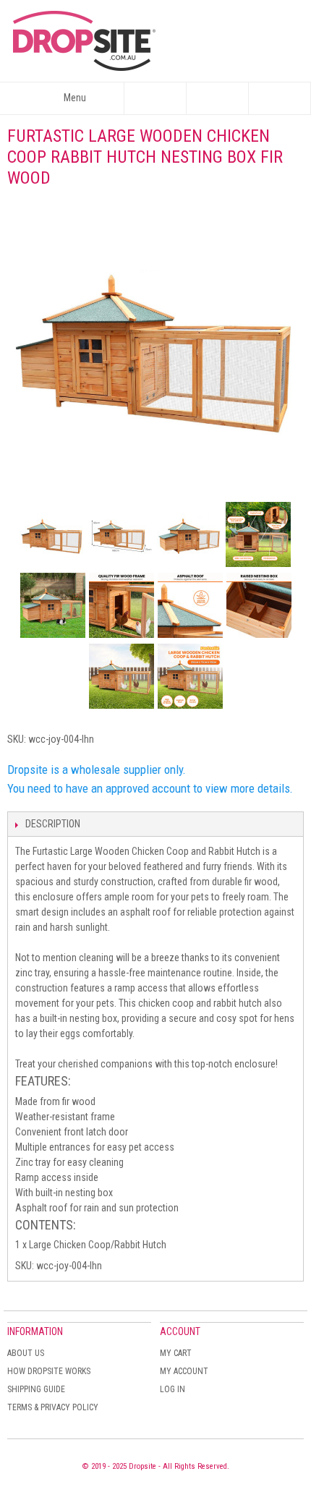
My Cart (176, 1353)
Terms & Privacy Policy (52, 1407)
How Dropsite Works (48, 1371)
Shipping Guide (36, 1389)
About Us (25, 1353)
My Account (184, 1371)
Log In (172, 1389)
